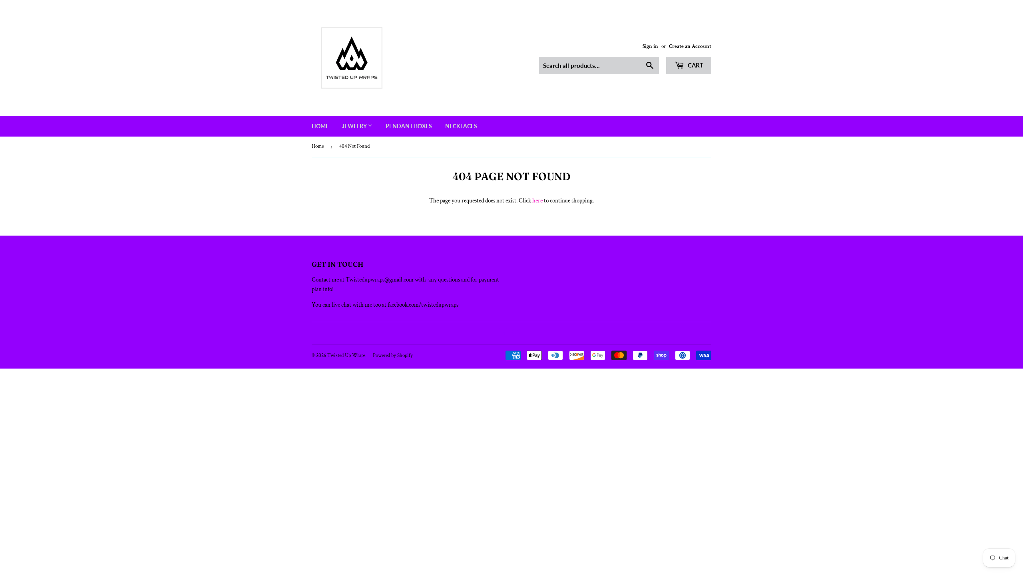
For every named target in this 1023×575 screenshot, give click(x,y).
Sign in (650, 46)
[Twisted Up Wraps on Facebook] (503, 333)
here (537, 200)
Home (320, 126)
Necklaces (461, 126)
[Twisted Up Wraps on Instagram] (516, 333)
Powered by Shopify (393, 355)
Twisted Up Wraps (346, 355)
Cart (694, 65)
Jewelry (355, 126)
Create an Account (690, 46)
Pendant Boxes (409, 126)
